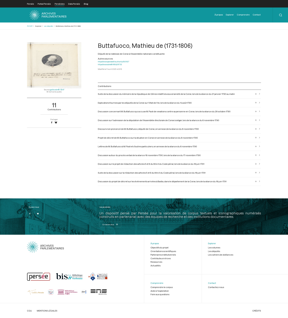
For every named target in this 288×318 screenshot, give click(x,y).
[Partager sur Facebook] (51, 122)
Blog (86, 4)
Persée (30, 4)
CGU (29, 311)
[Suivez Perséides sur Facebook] (30, 214)
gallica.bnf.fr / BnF (57, 89)
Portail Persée (44, 4)
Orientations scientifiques (163, 251)
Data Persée (74, 4)
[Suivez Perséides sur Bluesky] (38, 214)
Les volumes (214, 247)
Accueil (30, 26)
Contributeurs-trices (160, 258)
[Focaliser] (256, 94)
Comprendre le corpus (161, 287)
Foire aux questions (159, 294)
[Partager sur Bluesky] (56, 122)
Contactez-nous (216, 287)
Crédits (256, 311)
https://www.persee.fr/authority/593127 (113, 61)
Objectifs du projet (159, 247)
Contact (257, 14)
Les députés (48, 26)
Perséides (59, 4)
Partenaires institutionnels (163, 255)
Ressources (156, 262)
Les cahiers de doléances (220, 255)
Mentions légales (47, 311)
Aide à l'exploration (159, 291)
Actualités (155, 265)
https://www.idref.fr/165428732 (110, 64)
